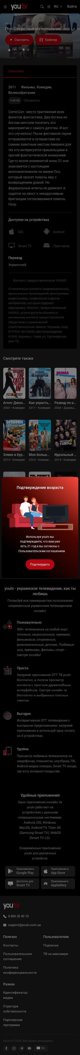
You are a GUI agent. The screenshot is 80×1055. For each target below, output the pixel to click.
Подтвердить (40, 564)
